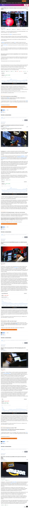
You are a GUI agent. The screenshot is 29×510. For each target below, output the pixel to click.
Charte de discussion (3, 453)
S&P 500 (22, 155)
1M (4, 77)
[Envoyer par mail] (7, 332)
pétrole (3, 42)
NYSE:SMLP (16, 267)
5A (8, 77)
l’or (15, 42)
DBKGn (11, 34)
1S (3, 77)
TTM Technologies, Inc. (7, 373)
